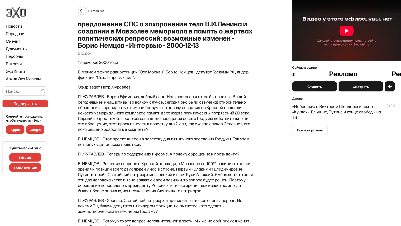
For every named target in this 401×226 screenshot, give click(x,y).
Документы (16, 48)
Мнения (13, 41)
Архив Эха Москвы (23, 78)
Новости (14, 26)
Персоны (14, 56)
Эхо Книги (15, 71)
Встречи (14, 63)
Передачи (15, 33)
